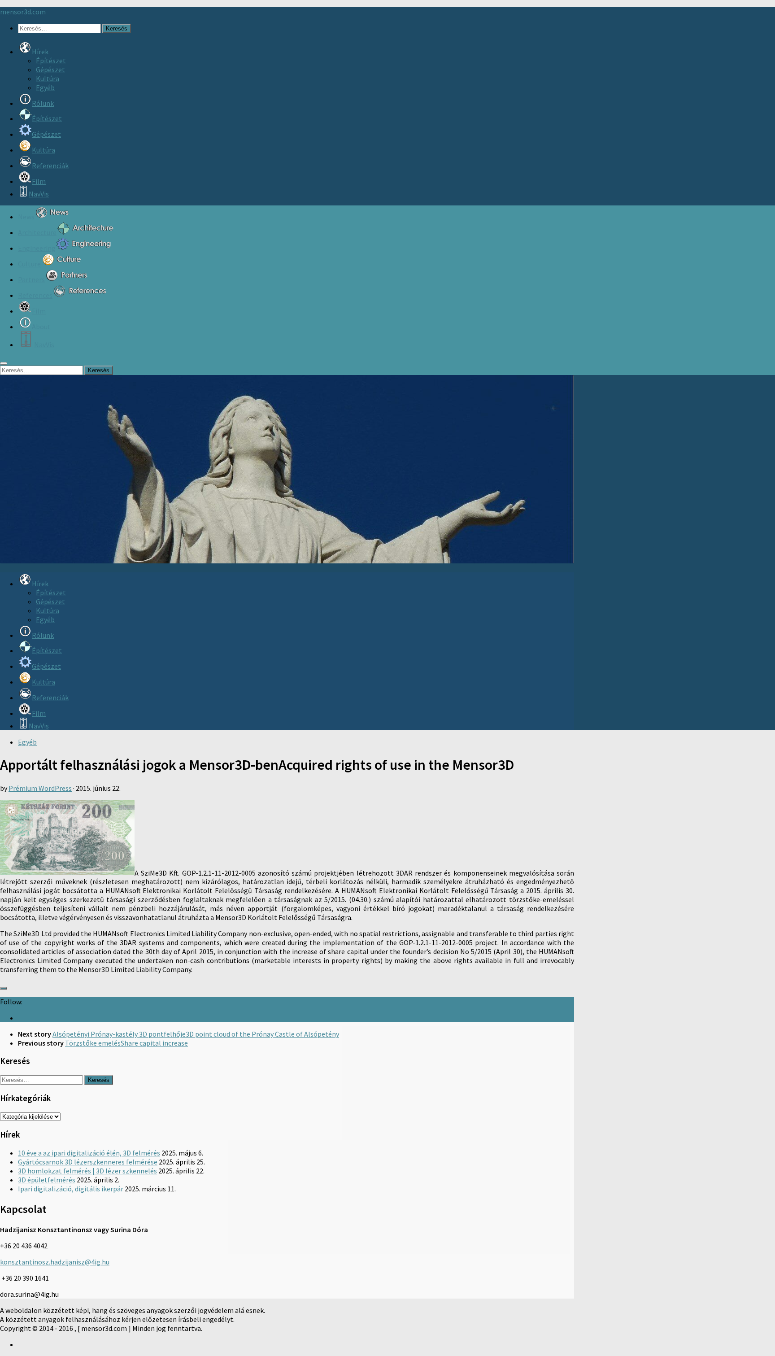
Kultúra (47, 78)
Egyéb (45, 87)
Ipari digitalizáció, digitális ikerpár (70, 1188)
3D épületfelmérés (46, 1179)
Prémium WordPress (40, 788)
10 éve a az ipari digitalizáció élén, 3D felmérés (89, 1152)
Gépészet (50, 69)
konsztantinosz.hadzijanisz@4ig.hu (54, 1261)
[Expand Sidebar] (3, 988)
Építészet (51, 60)
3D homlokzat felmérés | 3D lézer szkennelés (87, 1170)
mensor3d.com (23, 11)
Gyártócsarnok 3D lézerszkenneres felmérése (87, 1161)
